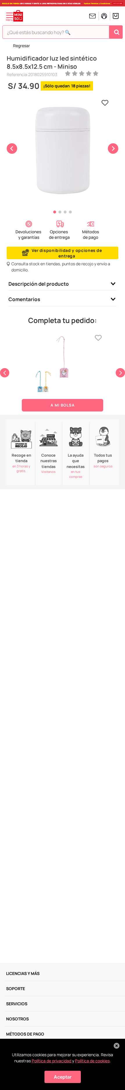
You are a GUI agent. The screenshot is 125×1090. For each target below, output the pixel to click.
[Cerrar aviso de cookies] (116, 1045)
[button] (28, 230)
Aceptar (63, 1077)
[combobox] (62, 33)
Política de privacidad (52, 1060)
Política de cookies (92, 1060)
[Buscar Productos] (116, 32)
